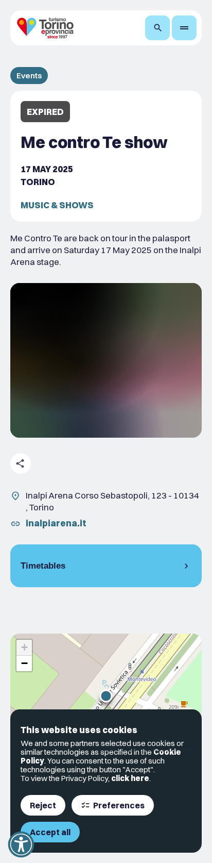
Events (29, 75)
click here (130, 778)
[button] (106, 696)
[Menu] (184, 27)
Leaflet (108, 749)
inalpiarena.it (56, 523)
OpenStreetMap (146, 749)
